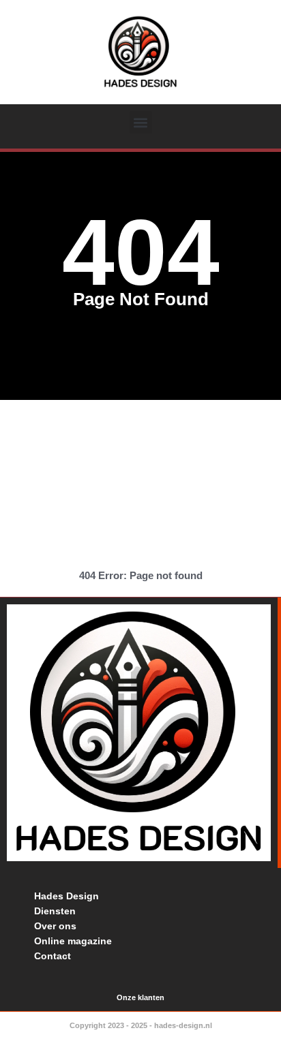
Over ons (55, 925)
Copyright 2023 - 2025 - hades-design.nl (141, 1025)
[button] (141, 122)
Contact (52, 955)
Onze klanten (140, 997)
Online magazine (73, 940)
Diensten (55, 910)
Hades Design (66, 895)
